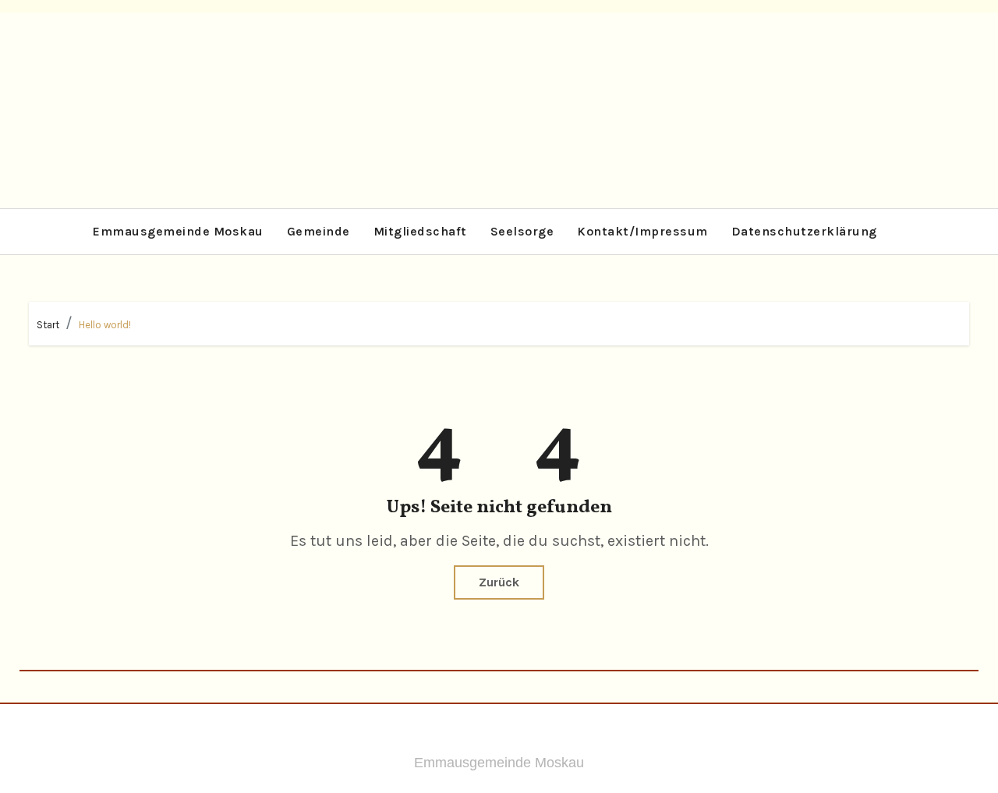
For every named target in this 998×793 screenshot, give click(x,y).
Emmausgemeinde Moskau (178, 231)
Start (48, 325)
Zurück (499, 582)
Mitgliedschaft (420, 231)
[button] (955, 231)
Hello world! (105, 325)
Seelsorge (522, 231)
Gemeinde (318, 231)
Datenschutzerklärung (804, 231)
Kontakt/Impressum (642, 231)
